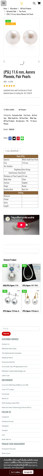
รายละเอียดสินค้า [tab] (12, 151)
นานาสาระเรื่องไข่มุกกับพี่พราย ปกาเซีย (15, 385)
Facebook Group (7, 421)
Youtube (5, 430)
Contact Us (5, 344)
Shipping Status (7, 358)
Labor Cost (5, 375)
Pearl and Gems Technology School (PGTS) (16, 407)
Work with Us (6, 439)
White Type (33, 118)
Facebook (5, 417)
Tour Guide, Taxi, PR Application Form (14, 366)
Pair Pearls (27, 115)
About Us (5, 398)
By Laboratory (20, 121)
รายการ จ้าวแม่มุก (8, 389)
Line (3, 435)
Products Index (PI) (8, 362)
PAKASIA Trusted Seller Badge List (14, 371)
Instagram (5, 426)
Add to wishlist (9, 110)
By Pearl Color (24, 118)
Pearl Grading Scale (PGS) (10, 403)
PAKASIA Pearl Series (9, 349)
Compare (23, 110)
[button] (33, 3)
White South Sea (13, 118)
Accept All (28, 472)
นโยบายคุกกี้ (19, 467)
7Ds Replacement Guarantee (11, 353)
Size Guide (5, 394)
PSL (27, 121)
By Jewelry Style (17, 115)
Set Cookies (15, 472)
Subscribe (6, 334)
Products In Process (9, 449)
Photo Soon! (6, 453)
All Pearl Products (9, 121)
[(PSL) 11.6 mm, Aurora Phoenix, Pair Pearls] (21, 37)
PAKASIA (11, 129)
